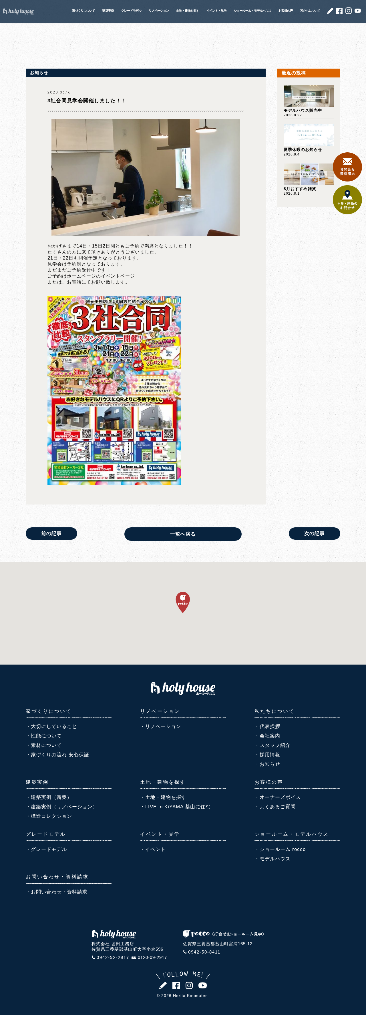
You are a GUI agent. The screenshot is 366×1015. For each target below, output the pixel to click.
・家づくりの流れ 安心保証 (57, 754)
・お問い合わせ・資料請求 (56, 892)
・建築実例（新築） (49, 797)
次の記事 (314, 533)
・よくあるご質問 (275, 806)
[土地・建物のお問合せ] (347, 213)
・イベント (153, 849)
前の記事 (51, 533)
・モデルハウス (272, 859)
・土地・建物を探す (163, 797)
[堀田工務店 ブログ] (330, 12)
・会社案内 (267, 736)
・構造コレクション (49, 816)
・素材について (44, 745)
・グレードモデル (46, 849)
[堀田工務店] (183, 693)
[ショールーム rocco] (223, 937)
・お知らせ (267, 764)
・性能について (44, 736)
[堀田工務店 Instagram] (348, 12)
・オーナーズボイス (277, 797)
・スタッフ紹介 (272, 745)
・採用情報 (267, 754)
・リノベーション (160, 726)
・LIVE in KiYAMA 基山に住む (175, 806)
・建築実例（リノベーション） (62, 806)
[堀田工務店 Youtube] (358, 11)
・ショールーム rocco (280, 849)
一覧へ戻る (183, 534)
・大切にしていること (51, 726)
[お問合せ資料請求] (347, 180)
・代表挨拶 (267, 726)
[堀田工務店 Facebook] (339, 12)
